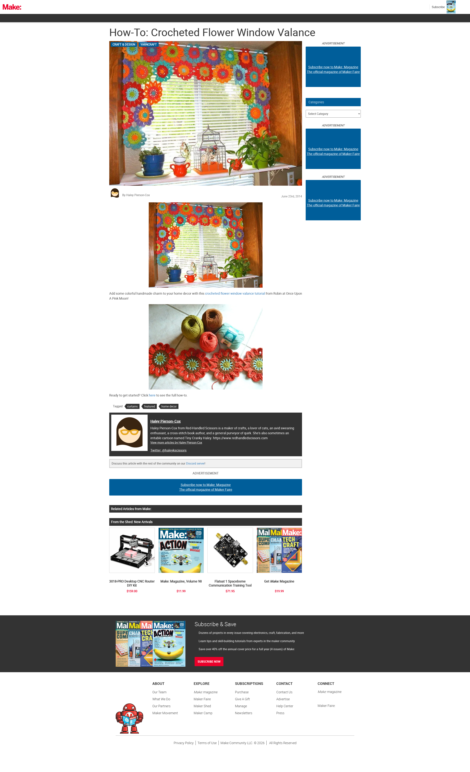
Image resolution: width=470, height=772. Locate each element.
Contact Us (284, 692)
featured (149, 406)
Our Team (159, 692)
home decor (169, 406)
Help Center (284, 706)
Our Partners (161, 706)
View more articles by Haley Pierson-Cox (176, 442)
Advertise (283, 699)
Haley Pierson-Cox (165, 421)
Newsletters (243, 713)
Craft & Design (124, 44)
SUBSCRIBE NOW (209, 662)
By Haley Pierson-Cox (136, 195)
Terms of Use (207, 743)
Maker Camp (203, 713)
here (152, 395)
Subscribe (438, 7)
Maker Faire (202, 699)
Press (280, 713)
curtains (132, 406)
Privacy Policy (184, 743)
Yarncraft (148, 44)
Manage (241, 706)
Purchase (242, 692)
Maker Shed (202, 706)
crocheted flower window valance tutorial (235, 293)
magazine (206, 692)
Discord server (195, 463)
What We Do (161, 699)
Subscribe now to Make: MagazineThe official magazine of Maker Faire (205, 487)
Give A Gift (242, 699)
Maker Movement (165, 713)
